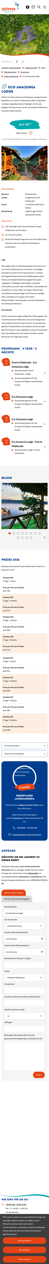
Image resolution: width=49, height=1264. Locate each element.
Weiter (39, 1075)
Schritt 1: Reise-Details (13, 893)
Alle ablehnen (24, 1250)
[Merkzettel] (33, 7)
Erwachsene (9, 984)
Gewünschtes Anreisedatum (16, 932)
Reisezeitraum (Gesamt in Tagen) (17, 958)
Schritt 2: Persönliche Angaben (16, 899)
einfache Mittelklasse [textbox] (16, 977)
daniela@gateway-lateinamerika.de (26, 834)
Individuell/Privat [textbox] (14, 926)
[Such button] (39, 7)
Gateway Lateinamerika (11, 68)
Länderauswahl (31, 68)
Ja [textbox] (8, 1016)
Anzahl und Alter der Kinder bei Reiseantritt (22, 997)
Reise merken (21, 133)
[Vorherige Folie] (4, 537)
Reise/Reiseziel (10, 907)
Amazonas (25, 72)
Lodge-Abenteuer (11, 76)
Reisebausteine (10, 72)
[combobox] (24, 926)
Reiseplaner (17, 818)
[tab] (9, 533)
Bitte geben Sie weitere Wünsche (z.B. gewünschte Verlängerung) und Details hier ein (23, 1037)
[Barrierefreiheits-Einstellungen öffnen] (27, 7)
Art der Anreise (10, 919)
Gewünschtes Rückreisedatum (17, 945)
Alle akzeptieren (24, 1240)
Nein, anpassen (24, 1259)
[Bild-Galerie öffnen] (24, 163)
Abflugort (8, 1022)
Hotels (7, 971)
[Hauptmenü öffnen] (45, 7)
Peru (43, 68)
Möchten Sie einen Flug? (14, 1009)
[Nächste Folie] (45, 537)
